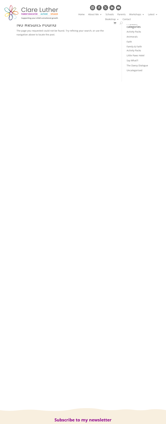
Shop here (137, 7)
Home (81, 14)
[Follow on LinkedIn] (112, 7)
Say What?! (132, 60)
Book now (153, 7)
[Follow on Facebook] (99, 7)
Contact (127, 19)
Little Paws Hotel (135, 55)
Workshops (135, 14)
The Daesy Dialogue (137, 65)
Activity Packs (134, 31)
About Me (93, 14)
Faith (129, 41)
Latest (151, 14)
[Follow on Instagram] (92, 7)
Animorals (132, 36)
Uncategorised (134, 70)
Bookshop (110, 19)
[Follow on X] (105, 7)
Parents (121, 14)
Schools (110, 14)
